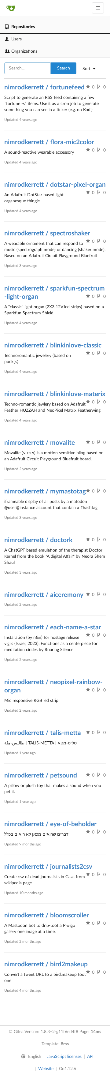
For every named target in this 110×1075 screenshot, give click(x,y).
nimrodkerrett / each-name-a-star (52, 627)
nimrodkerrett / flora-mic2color (49, 142)
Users (16, 39)
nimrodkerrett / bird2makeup (46, 964)
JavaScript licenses (64, 1056)
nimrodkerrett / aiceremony (43, 595)
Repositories (23, 27)
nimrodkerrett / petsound (40, 775)
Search (63, 68)
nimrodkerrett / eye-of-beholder (50, 824)
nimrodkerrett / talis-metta (42, 733)
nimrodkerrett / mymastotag (45, 491)
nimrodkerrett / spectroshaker (47, 233)
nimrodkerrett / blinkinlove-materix (54, 394)
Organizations (24, 51)
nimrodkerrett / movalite (39, 443)
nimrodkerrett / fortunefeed (44, 87)
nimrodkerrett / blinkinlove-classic (52, 345)
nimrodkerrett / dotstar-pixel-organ (55, 185)
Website (45, 1069)
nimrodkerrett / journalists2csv (48, 866)
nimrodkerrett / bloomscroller (46, 915)
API (90, 1056)
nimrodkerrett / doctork (38, 540)
